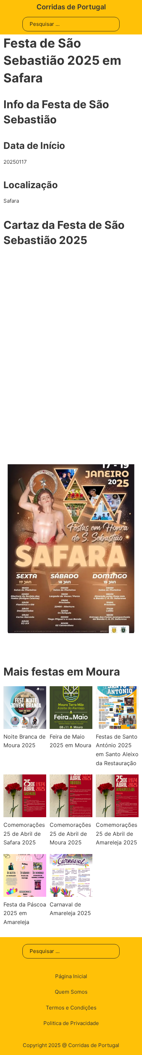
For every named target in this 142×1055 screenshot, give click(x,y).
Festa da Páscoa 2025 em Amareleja (24, 913)
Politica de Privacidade (71, 1023)
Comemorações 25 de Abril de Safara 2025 (24, 833)
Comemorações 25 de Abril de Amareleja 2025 (116, 833)
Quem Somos (71, 991)
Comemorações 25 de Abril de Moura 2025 (70, 833)
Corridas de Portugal (71, 6)
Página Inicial (71, 976)
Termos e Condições (71, 1007)
